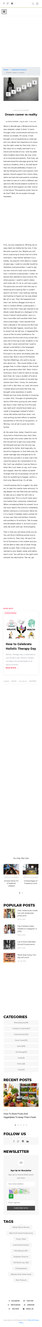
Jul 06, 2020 (22, 961)
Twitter (29, 1301)
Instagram (15, 1305)
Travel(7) (21, 1069)
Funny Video (21, 1239)
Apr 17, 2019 (21, 948)
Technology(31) (21, 1052)
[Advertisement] (21, 39)
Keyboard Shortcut (21, 1256)
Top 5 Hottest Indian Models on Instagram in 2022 (27, 928)
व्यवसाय (13, 681)
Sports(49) (21, 1046)
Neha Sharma (13, 121)
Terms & (30, 1320)
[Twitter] (8, 4)
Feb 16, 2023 (21, 919)
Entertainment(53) (21, 1034)
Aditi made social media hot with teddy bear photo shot (27, 913)
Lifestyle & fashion (21, 110)
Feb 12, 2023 (21, 935)
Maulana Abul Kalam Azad (21, 1274)
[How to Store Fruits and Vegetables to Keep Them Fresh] (21, 1095)
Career (6, 681)
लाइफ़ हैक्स (32, 681)
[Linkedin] (12, 4)
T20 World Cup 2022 (21, 1262)
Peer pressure (21, 1280)
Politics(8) (21, 1063)
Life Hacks (23, 681)
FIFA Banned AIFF (21, 1250)
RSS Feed (15, 1309)
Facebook (15, 1301)
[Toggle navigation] (4, 11)
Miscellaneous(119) (21, 1022)
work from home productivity (21, 1233)
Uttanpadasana (21, 1268)
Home (6, 69)
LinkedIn (30, 1305)
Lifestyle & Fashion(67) (21, 1028)
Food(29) (21, 1058)
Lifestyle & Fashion (19, 69)
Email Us (29, 1309)
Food (6, 1110)
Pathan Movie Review (20, 1227)
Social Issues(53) (21, 1040)
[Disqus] (21, 722)
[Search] (33, 4)
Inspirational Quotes (21, 1245)
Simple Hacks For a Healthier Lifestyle (11, 883)
